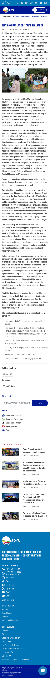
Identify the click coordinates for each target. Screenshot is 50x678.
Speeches (35, 16)
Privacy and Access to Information (15, 659)
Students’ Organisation (11, 638)
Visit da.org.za (6, 3)
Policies (5, 617)
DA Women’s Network (10, 645)
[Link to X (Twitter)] (36, 3)
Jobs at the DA (7, 652)
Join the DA (6, 656)
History (5, 609)
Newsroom (7, 16)
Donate (5, 631)
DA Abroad (6, 641)
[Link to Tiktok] (31, 3)
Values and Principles (10, 620)
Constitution (7, 613)
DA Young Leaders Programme (14, 649)
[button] (24, 415)
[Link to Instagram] (26, 3)
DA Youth (5, 634)
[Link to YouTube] (41, 3)
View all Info (9, 600)
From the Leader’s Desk (21, 16)
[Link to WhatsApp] (45, 3)
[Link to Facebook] (22, 3)
